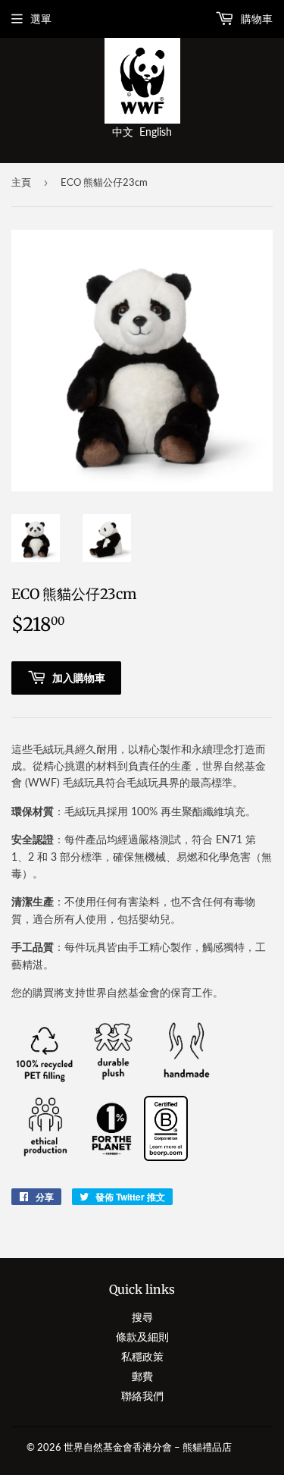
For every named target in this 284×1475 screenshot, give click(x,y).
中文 (122, 131)
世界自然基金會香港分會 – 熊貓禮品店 (148, 1447)
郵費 (142, 1376)
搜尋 (142, 1316)
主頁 (21, 182)
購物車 (255, 18)
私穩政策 (142, 1356)
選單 (40, 18)
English (155, 131)
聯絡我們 (142, 1395)
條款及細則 (142, 1336)
